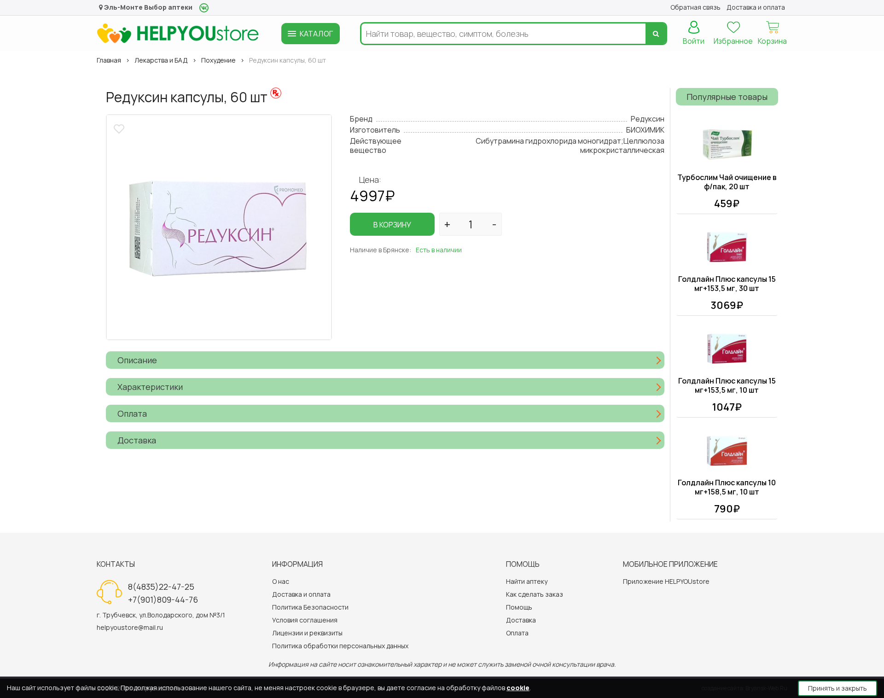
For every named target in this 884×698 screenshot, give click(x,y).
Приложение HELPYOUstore (666, 581)
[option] (219, 227)
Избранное (733, 41)
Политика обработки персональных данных (340, 645)
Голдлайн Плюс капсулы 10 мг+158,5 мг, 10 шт (727, 487)
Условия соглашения (304, 620)
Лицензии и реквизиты (307, 632)
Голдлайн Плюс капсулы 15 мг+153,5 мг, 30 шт (727, 283)
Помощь (519, 607)
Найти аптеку (526, 581)
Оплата (517, 632)
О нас (280, 581)
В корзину (392, 225)
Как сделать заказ (534, 594)
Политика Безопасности (310, 607)
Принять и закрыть (837, 688)
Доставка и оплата (301, 594)
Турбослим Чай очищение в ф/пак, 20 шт (727, 182)
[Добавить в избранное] (120, 128)
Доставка (521, 620)
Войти (693, 41)
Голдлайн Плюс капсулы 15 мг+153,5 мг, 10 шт (727, 385)
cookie (517, 687)
